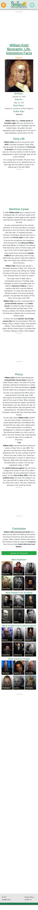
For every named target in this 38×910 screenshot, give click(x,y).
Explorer (19, 58)
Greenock (8, 108)
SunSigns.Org (6, 899)
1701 (22, 103)
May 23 (17, 103)
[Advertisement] (19, 809)
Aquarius (19, 114)
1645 (24, 97)
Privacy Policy (29, 897)
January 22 (16, 97)
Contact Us (28, 899)
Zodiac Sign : (19, 111)
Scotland (16, 108)
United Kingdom (27, 108)
